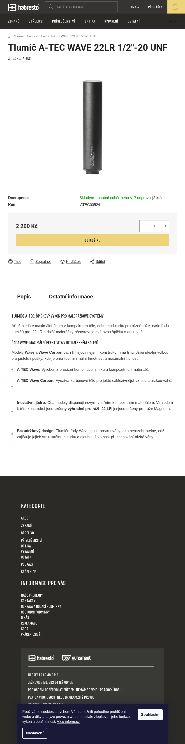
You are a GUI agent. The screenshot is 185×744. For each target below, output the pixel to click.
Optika (26, 545)
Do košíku (92, 240)
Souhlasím (150, 715)
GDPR (24, 628)
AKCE (24, 517)
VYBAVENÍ (27, 551)
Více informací (68, 721)
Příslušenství (31, 540)
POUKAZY (27, 564)
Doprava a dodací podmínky (41, 606)
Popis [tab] (24, 296)
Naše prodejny (32, 595)
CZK (134, 7)
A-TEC (27, 58)
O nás (25, 617)
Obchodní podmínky (35, 611)
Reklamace (29, 622)
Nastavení (34, 733)
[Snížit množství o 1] (143, 226)
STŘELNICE (28, 571)
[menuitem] (13, 21)
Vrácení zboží (31, 634)
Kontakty (28, 600)
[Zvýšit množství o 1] (165, 226)
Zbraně (26, 525)
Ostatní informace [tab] (71, 296)
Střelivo (27, 532)
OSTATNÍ (26, 556)
